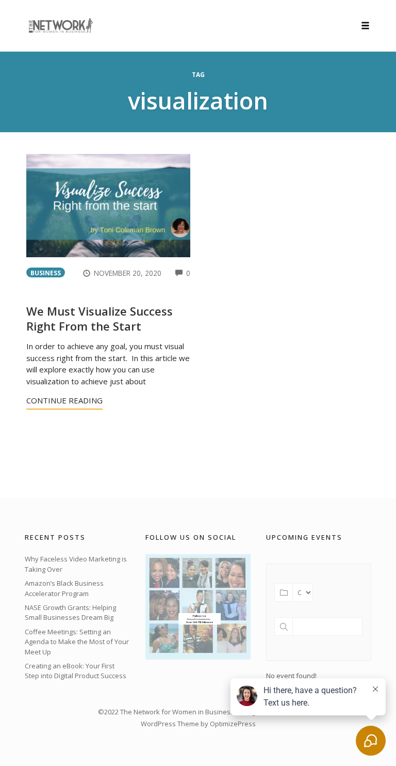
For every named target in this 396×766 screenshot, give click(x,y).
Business (45, 273)
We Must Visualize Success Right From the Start (99, 318)
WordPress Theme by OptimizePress (198, 723)
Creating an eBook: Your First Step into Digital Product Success (75, 671)
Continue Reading (64, 400)
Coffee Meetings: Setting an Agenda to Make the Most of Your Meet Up (77, 641)
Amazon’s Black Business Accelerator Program (64, 588)
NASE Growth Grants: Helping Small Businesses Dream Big (70, 612)
